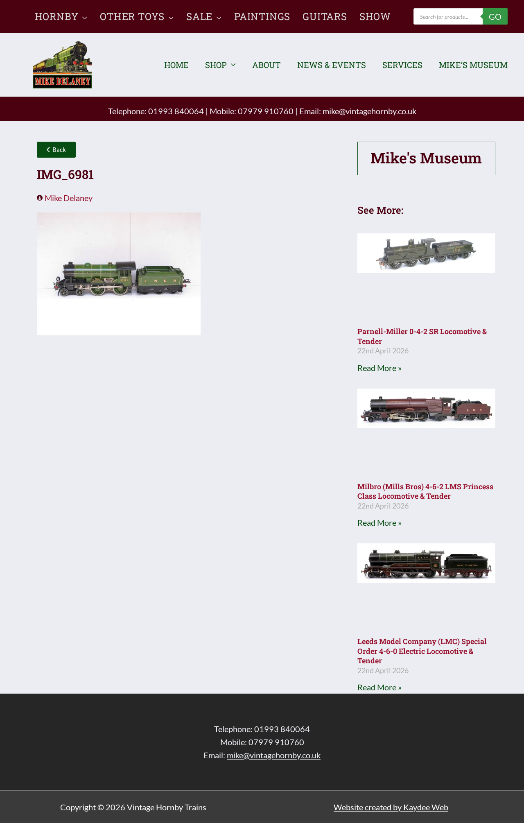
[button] (83, 16)
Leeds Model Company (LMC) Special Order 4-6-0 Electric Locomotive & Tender (422, 650)
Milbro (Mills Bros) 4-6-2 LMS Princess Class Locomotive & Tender (425, 491)
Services (402, 64)
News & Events (331, 64)
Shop (216, 64)
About (266, 64)
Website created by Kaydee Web (391, 807)
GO (495, 16)
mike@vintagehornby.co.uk (369, 111)
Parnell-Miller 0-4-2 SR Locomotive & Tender (422, 336)
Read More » (379, 368)
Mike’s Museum (473, 64)
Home (176, 64)
